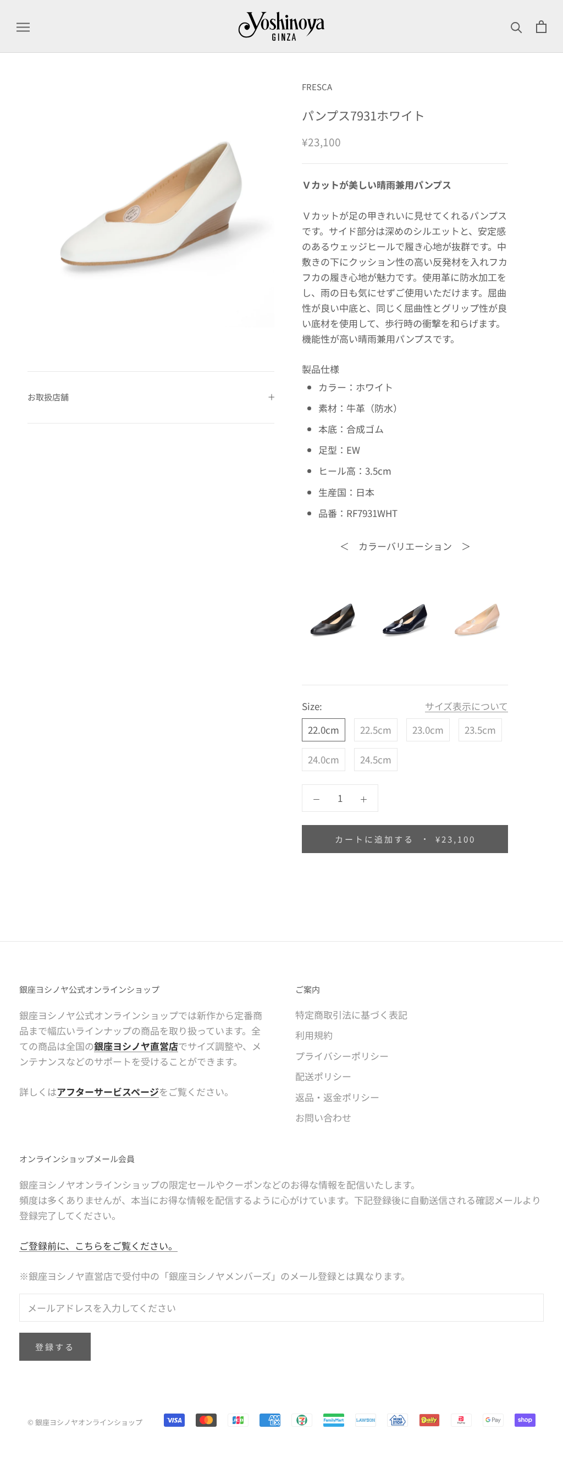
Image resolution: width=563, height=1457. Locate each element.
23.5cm (480, 729)
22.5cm (375, 729)
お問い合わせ (323, 1117)
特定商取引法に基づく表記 (351, 1014)
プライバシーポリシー (342, 1056)
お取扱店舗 (48, 397)
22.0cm (323, 729)
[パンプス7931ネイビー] (405, 619)
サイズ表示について (466, 706)
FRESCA (317, 86)
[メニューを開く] (23, 26)
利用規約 (314, 1035)
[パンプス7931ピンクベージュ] (477, 619)
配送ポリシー (323, 1076)
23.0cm (428, 729)
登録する (55, 1346)
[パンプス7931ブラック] (332, 619)
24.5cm (375, 759)
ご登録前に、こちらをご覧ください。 (98, 1245)
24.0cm (323, 759)
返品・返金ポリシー (337, 1097)
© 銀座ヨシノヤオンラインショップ (84, 1422)
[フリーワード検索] (516, 26)
